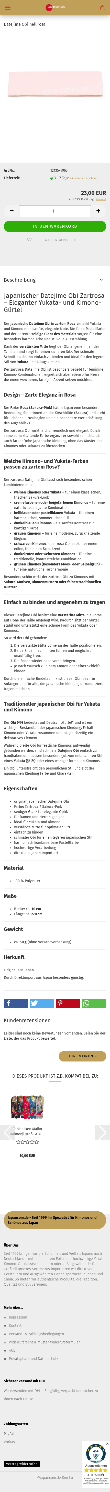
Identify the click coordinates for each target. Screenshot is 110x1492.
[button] (11, 211)
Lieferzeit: (12, 178)
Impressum (18, 1317)
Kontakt (15, 1325)
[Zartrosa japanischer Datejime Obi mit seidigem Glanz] (55, 83)
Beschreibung (20, 280)
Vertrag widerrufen (22, 1464)
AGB (12, 1350)
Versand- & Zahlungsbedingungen (36, 1334)
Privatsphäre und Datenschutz (33, 1359)
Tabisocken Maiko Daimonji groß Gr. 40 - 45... (27, 1131)
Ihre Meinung (82, 1056)
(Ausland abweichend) (84, 178)
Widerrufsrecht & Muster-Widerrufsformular (44, 1342)
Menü (7, 7)
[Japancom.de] (55, 7)
